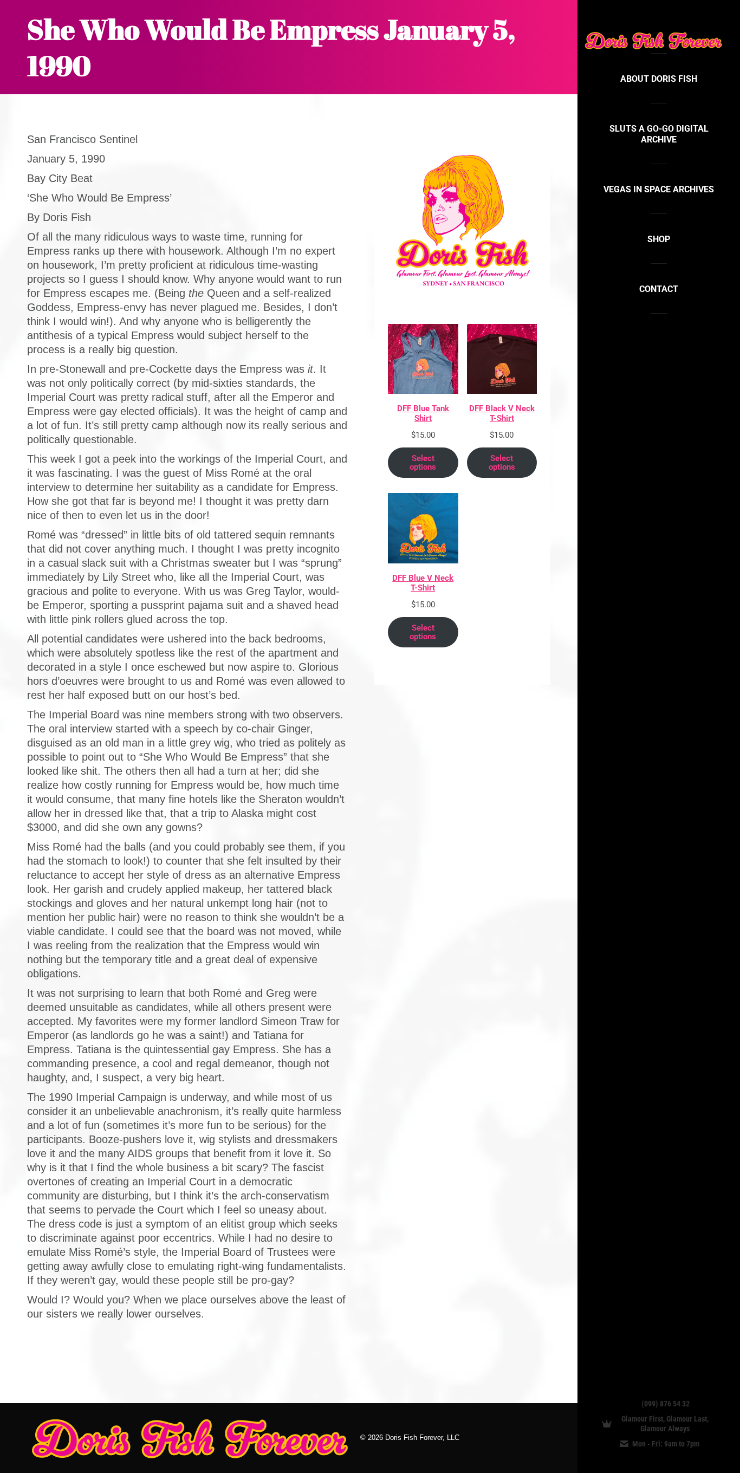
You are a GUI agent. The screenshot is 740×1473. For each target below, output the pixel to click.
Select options (423, 462)
